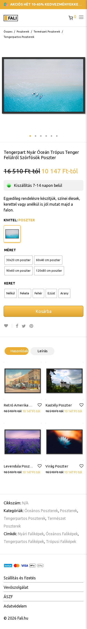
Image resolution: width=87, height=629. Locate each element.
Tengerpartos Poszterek (19, 36)
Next (82, 85)
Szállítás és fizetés (20, 578)
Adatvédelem (15, 606)
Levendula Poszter (19, 466)
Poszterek (23, 31)
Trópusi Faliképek (61, 541)
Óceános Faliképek (62, 534)
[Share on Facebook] (17, 326)
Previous (4, 85)
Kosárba (43, 311)
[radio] (18, 260)
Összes (8, 31)
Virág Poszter (56, 466)
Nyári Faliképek (31, 534)
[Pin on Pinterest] (31, 326)
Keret (9, 283)
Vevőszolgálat (16, 587)
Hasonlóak (19, 351)
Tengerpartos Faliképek (24, 541)
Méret (10, 250)
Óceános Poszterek (41, 510)
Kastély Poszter (58, 405)
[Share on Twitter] (24, 326)
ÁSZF (8, 597)
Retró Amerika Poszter (23, 405)
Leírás (42, 351)
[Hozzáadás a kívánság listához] (8, 326)
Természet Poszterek (47, 31)
